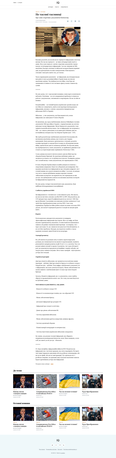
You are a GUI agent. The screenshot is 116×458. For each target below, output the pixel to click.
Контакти (60, 449)
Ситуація (50, 6)
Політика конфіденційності (70, 449)
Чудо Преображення (90, 392)
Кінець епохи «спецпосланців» (20, 393)
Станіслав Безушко (41, 20)
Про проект (42, 449)
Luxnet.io (63, 453)
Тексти (57, 6)
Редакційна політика (51, 449)
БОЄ (52, 364)
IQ (58, 2)
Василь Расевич (17, 395)
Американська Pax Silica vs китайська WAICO (46, 393)
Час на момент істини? (68, 392)
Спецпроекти (64, 6)
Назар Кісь (39, 395)
